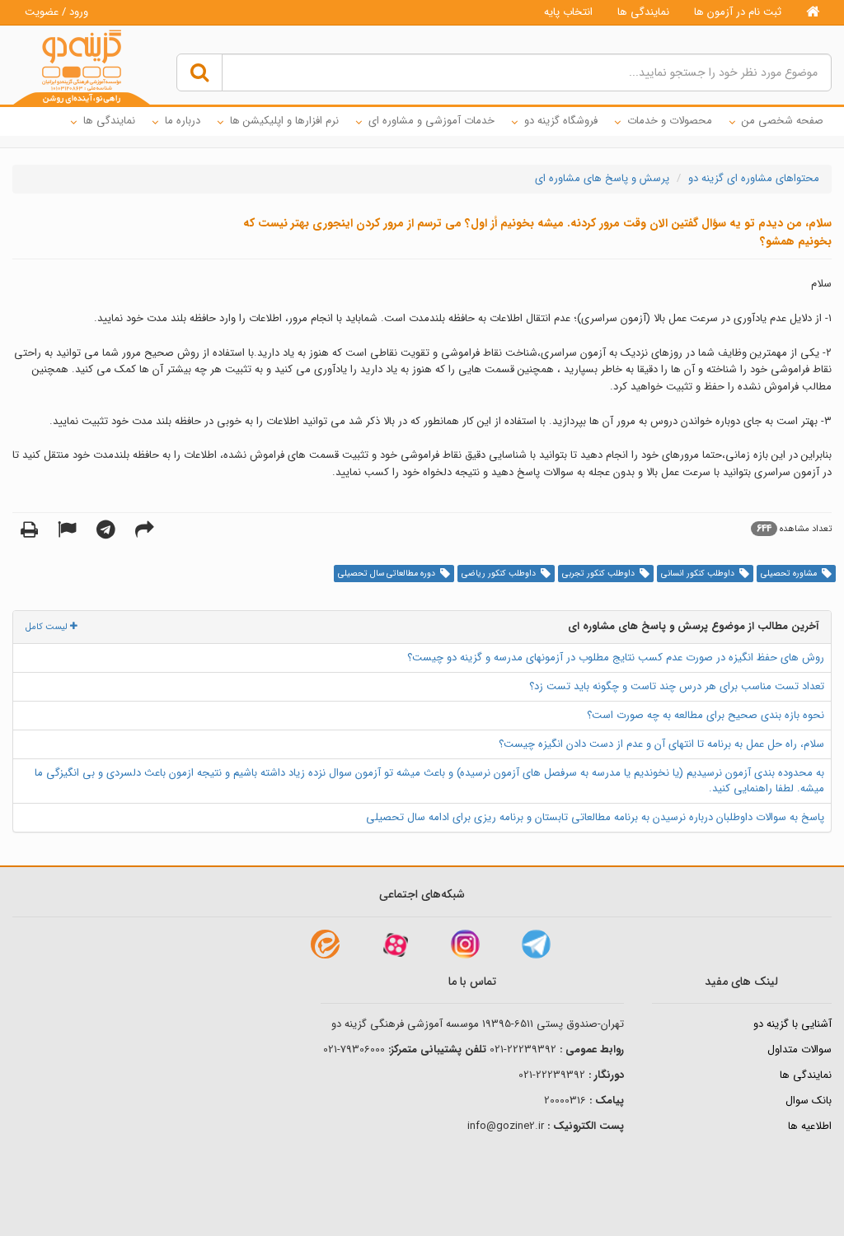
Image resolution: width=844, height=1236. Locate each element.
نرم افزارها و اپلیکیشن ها (284, 120)
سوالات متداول (799, 1049)
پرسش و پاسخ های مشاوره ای (602, 178)
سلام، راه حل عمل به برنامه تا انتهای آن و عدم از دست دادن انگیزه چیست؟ (661, 744)
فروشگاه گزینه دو (561, 120)
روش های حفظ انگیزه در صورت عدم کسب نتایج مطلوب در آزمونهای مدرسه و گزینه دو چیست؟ (615, 657)
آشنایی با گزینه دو (792, 1024)
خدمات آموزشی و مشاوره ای (431, 120)
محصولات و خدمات (669, 120)
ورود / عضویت (56, 12)
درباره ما (182, 120)
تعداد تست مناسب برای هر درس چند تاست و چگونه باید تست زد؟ (676, 686)
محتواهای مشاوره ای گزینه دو (753, 178)
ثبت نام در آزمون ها (737, 12)
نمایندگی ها (643, 12)
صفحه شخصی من (782, 120)
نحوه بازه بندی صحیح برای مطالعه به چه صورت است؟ (705, 715)
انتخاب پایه (568, 12)
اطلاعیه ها (810, 1126)
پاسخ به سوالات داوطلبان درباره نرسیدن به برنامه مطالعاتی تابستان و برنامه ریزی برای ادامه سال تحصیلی (595, 817)
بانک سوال (808, 1100)
